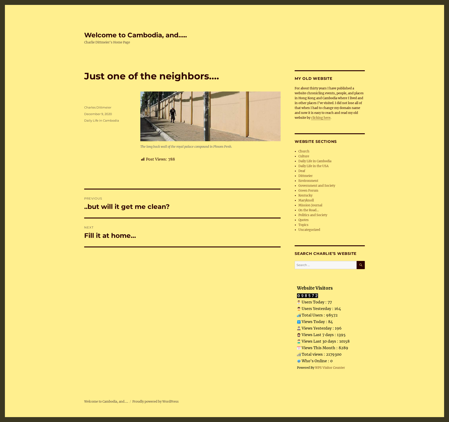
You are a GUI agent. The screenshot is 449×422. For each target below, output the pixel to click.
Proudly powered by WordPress (155, 402)
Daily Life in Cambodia (101, 120)
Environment (308, 181)
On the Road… (308, 210)
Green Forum (308, 191)
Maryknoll (306, 200)
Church (303, 151)
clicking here (320, 118)
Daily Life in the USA (313, 166)
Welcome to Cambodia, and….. (135, 35)
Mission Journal (310, 205)
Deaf (301, 171)
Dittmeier (305, 176)
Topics (303, 225)
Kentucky (305, 195)
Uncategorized (309, 230)
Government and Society (316, 186)
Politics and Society (312, 215)
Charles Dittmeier (97, 107)
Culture (303, 156)
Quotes (303, 220)
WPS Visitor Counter (330, 367)
